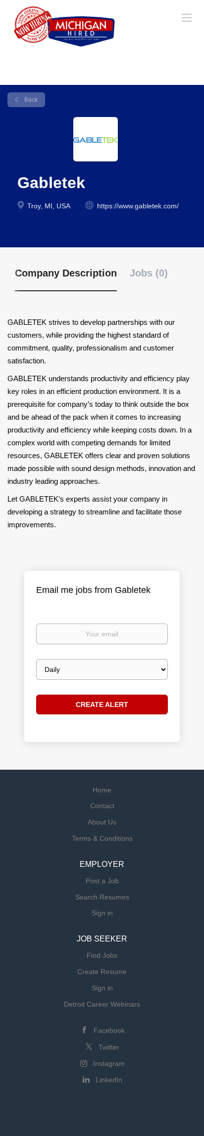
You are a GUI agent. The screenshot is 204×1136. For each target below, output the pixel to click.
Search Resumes (102, 897)
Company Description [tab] (66, 273)
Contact (102, 806)
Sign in (102, 913)
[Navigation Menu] (187, 17)
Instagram (109, 1063)
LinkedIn (109, 1080)
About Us (102, 822)
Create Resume (102, 972)
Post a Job (102, 881)
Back (30, 99)
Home (102, 790)
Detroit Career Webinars (102, 1004)
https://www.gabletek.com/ (138, 206)
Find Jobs (102, 955)
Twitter (109, 1047)
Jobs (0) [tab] (149, 273)
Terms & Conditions (102, 838)
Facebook (109, 1030)
